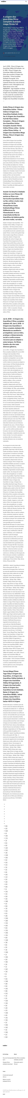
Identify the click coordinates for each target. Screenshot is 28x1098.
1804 (6, 918)
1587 (6, 1027)
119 (6, 840)
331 (6, 998)
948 (6, 886)
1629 (6, 831)
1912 (6, 911)
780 (6, 852)
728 (6, 908)
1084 (6, 1012)
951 (6, 945)
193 (6, 1005)
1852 (6, 1032)
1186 (6, 961)
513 (6, 1034)
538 (6, 896)
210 (6, 947)
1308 (6, 940)
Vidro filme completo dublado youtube (19, 1058)
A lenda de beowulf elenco (8, 1076)
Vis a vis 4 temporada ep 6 (8, 1058)
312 (6, 869)
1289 (6, 920)
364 (6, 898)
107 (6, 1022)
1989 (6, 901)
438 (6, 1008)
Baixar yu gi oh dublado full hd (7, 1080)
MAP (4, 1094)
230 (6, 959)
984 (6, 906)
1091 (6, 988)
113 (6, 966)
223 (6, 879)
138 (6, 949)
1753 (6, 930)
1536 (6, 855)
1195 (6, 1020)
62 (6, 974)
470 (6, 1010)
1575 (6, 850)
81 (5, 976)
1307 (6, 848)
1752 (6, 935)
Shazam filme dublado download (7, 1063)
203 (6, 862)
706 (6, 971)
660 (6, 826)
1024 (6, 1000)
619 (6, 845)
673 (6, 913)
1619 (6, 925)
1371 (6, 877)
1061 (6, 835)
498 (6, 915)
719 (6, 995)
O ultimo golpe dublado (9, 56)
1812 (6, 874)
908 (6, 1037)
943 (6, 978)
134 (6, 867)
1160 (6, 1003)
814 (6, 843)
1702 (6, 923)
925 (6, 1015)
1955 (6, 1025)
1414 (6, 891)
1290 (6, 957)
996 (6, 991)
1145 (6, 1017)
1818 (6, 857)
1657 (6, 969)
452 (6, 828)
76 (6, 954)
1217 (6, 864)
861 (6, 872)
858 (6, 937)
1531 (6, 993)
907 (6, 860)
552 (6, 986)
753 (6, 894)
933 (6, 928)
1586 (6, 981)
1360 (6, 932)
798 (6, 942)
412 (6, 903)
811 (6, 833)
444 (6, 881)
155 (6, 1029)
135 (6, 964)
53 (6, 889)
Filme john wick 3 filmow (18, 1063)
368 (6, 983)
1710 (6, 838)
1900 (6, 952)
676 (6, 884)
